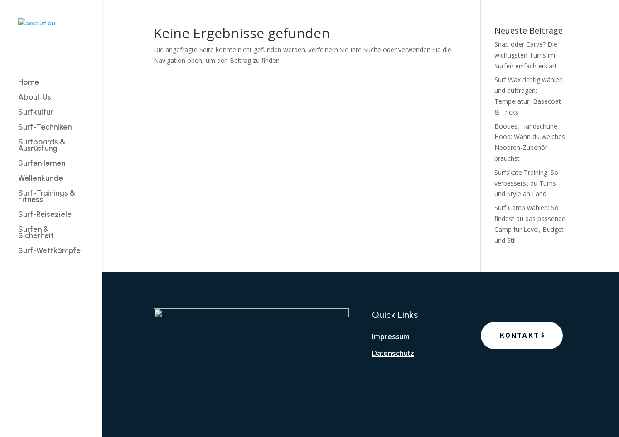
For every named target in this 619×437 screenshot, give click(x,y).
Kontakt (519, 335)
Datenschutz (393, 353)
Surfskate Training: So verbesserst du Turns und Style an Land (526, 183)
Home (28, 82)
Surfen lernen (41, 164)
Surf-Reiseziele (45, 215)
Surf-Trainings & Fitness (47, 197)
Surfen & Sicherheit (36, 233)
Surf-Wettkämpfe (49, 251)
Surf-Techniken (45, 127)
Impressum (391, 336)
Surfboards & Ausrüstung (42, 146)
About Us (34, 97)
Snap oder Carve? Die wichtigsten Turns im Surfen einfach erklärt (525, 55)
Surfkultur (35, 112)
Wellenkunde (40, 178)
